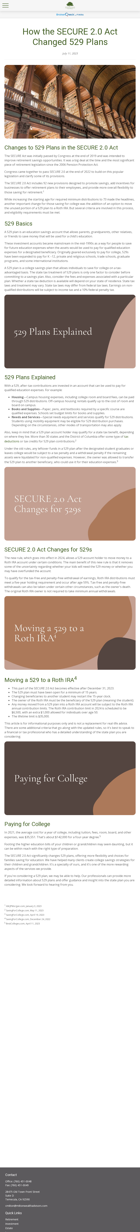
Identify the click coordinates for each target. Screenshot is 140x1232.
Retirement (11, 1219)
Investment (12, 1223)
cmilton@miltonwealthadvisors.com (26, 1205)
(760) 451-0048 (23, 1181)
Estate (9, 1228)
